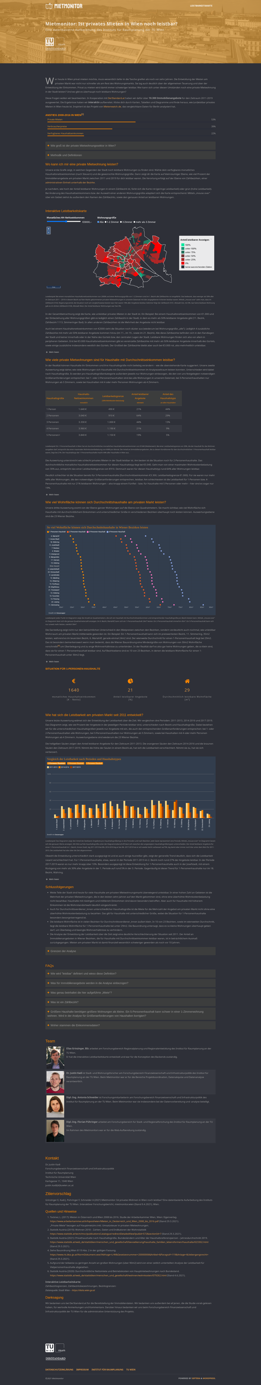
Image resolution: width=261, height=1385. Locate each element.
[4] (59, 645)
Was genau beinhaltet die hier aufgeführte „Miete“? (81, 992)
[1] (82, 114)
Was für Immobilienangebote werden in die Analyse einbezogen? (89, 983)
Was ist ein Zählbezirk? (64, 1002)
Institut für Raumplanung (107, 1369)
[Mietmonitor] (63, 5)
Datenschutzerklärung (59, 1369)
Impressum (82, 1369)
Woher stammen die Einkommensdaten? (75, 1025)
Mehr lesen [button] (54, 352)
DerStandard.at (116, 98)
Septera (195, 1378)
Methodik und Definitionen (66, 155)
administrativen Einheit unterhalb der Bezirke (70, 182)
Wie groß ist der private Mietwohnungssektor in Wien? (83, 145)
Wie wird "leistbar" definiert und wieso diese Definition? (83, 973)
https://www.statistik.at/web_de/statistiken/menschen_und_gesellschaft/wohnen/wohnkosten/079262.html (108, 1275)
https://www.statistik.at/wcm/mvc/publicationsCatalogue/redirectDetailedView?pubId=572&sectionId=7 (105, 1233)
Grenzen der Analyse (63, 951)
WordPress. (209, 1378)
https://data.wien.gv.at (83, 1290)
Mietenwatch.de (112, 106)
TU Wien (130, 1369)
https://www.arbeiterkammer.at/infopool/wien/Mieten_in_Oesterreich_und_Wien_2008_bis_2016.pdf (104, 1221)
